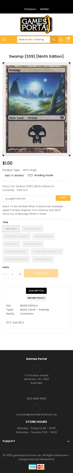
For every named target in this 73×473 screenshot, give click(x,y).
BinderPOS (47, 459)
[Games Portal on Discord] (42, 3)
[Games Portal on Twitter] (36, 3)
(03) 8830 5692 (36, 398)
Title (5, 222)
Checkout (30, 9)
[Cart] (68, 39)
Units (6, 267)
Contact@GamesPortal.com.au (36, 414)
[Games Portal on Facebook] (30, 3)
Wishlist (44, 9)
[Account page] (61, 39)
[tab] (36, 291)
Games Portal (36, 359)
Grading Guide (43, 175)
